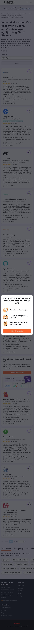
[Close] (31, 297)
